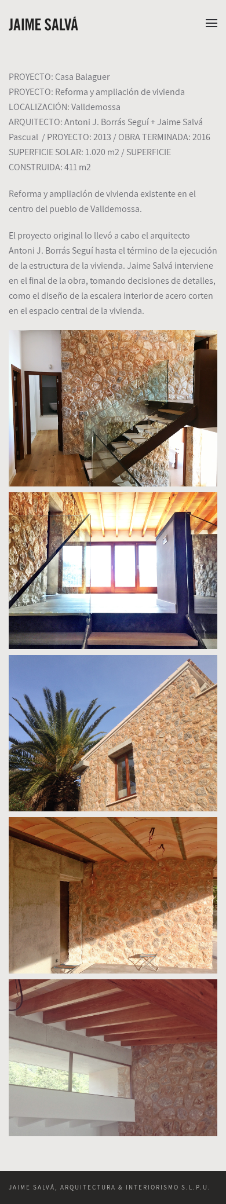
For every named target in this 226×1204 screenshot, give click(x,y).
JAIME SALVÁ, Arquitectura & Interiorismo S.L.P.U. (110, 1187)
